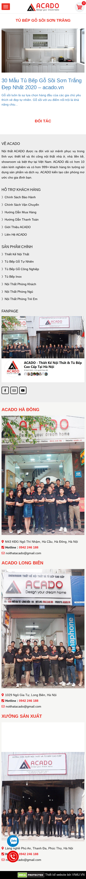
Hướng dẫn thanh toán (22, 219)
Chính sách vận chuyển (22, 204)
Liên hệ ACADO (16, 234)
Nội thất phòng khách (20, 284)
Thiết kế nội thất (17, 254)
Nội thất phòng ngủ (19, 291)
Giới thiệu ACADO (18, 227)
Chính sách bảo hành (20, 197)
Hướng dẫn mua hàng (20, 212)
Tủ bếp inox (13, 276)
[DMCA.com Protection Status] (31, 875)
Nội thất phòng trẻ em (21, 299)
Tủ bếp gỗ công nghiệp (22, 269)
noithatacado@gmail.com (23, 553)
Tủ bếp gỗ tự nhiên (19, 261)
